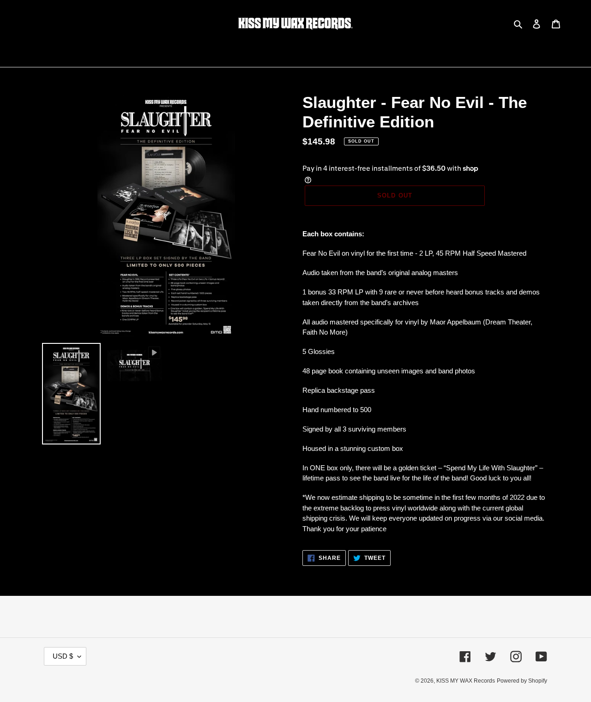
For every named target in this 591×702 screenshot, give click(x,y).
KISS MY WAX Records (465, 681)
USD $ (63, 656)
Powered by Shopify (522, 681)
